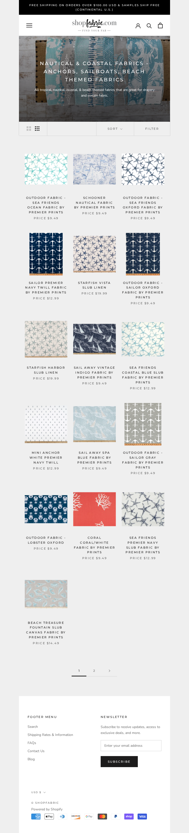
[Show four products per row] (37, 128)
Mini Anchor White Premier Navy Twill (46, 457)
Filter (152, 129)
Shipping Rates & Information (50, 734)
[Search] (149, 25)
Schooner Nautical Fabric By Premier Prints (94, 202)
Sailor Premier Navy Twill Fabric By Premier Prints (46, 287)
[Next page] (109, 670)
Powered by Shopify (47, 809)
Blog (31, 759)
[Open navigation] (29, 25)
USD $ (36, 792)
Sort (113, 129)
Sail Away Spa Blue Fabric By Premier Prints (94, 457)
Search (33, 726)
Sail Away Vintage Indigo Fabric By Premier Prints (94, 372)
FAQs (32, 743)
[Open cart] (160, 25)
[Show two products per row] (29, 128)
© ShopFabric (45, 802)
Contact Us (36, 751)
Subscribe (119, 761)
